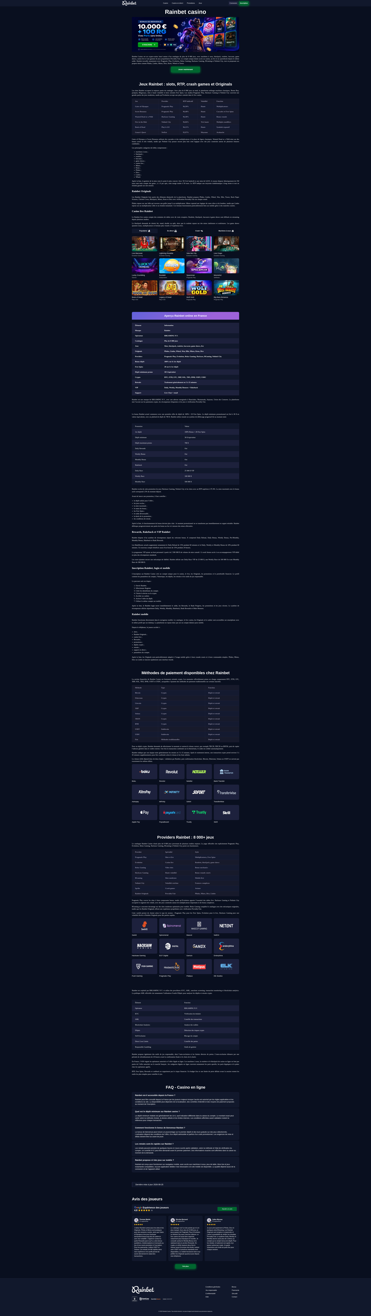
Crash (197, 231)
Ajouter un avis (227, 1209)
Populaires (143, 231)
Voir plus (185, 1266)
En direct (170, 231)
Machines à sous (225, 231)
